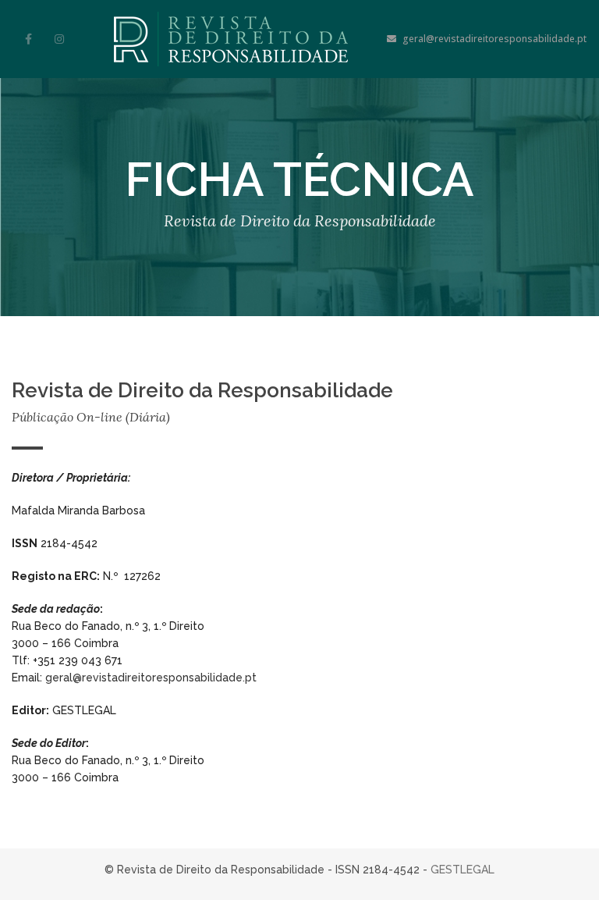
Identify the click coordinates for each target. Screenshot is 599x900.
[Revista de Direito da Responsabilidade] (231, 39)
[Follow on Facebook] (28, 39)
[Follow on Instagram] (59, 39)
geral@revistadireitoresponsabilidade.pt (494, 38)
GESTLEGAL (462, 869)
